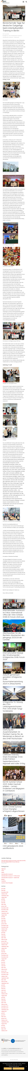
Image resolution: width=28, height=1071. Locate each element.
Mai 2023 (3, 934)
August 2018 (4, 995)
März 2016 (3, 1029)
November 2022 (4, 943)
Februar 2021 (4, 969)
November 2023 (4, 927)
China (9, 35)
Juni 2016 (3, 1027)
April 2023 (3, 936)
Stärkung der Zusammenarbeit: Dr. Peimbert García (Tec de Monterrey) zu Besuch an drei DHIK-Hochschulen (13, 734)
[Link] (5, 2)
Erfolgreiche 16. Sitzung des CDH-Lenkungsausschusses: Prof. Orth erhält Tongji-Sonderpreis (13, 706)
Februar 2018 (4, 1004)
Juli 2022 (3, 950)
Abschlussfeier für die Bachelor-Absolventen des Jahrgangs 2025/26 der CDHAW (14, 636)
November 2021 (4, 957)
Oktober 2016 (4, 1020)
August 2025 (4, 897)
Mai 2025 (3, 902)
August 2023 (4, 930)
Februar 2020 (4, 981)
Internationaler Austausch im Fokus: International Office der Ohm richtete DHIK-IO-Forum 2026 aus (14, 613)
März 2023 (3, 937)
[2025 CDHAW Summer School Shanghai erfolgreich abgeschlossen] (14, 799)
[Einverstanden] (26, 1066)
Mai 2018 (3, 999)
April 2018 (3, 1000)
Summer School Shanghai (7, 882)
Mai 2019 (3, 988)
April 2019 (3, 990)
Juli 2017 (3, 1013)
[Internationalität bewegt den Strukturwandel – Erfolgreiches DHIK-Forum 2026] (14, 647)
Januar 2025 (4, 906)
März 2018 (3, 1002)
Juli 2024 (3, 916)
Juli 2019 (3, 985)
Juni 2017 (3, 1015)
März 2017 (3, 1016)
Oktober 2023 (4, 929)
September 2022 (5, 946)
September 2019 (5, 983)
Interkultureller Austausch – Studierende (10, 877)
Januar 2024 (4, 923)
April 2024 (3, 920)
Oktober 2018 (4, 993)
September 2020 (5, 978)
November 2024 (4, 909)
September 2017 (5, 1009)
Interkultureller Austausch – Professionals (10, 875)
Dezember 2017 (4, 1006)
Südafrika (3, 881)
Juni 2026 (3, 888)
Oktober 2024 (4, 911)
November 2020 (4, 974)
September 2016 (5, 1021)
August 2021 (4, 958)
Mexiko (3, 879)
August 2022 (4, 948)
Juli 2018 (3, 997)
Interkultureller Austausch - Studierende (11, 37)
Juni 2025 (3, 901)
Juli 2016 (3, 1025)
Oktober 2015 (4, 1030)
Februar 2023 (4, 939)
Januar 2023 (4, 941)
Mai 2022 (3, 951)
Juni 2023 (3, 932)
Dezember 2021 (4, 955)
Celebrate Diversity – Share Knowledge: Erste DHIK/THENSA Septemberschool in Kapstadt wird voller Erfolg (14, 759)
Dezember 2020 (4, 972)
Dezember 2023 (4, 925)
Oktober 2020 (4, 976)
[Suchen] (26, 2)
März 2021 (3, 967)
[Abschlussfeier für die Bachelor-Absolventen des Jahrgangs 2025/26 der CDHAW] (14, 625)
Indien (2, 872)
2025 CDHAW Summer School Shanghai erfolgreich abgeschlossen (14, 808)
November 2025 (4, 892)
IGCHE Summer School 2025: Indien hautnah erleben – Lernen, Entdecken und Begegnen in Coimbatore (13, 786)
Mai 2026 (3, 890)
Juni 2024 (3, 918)
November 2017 (4, 1007)
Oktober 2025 (4, 893)
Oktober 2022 (4, 944)
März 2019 (3, 992)
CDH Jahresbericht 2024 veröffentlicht (13, 847)
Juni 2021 (3, 962)
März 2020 (3, 979)
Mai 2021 (3, 964)
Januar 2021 (4, 971)
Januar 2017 (4, 1018)
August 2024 (4, 915)
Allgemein (6, 35)
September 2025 (5, 895)
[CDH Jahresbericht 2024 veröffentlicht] (14, 829)
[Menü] (23, 2)
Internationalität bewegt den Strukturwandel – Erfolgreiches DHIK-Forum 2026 (14, 656)
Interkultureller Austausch (16, 35)
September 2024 (5, 913)
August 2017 (4, 1011)
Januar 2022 (4, 953)
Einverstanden (7, 1068)
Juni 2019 (3, 986)
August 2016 (4, 1023)
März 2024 (3, 922)
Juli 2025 (3, 899)
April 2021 (3, 965)
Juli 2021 (3, 960)
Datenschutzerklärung (18, 1068)
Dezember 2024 (4, 908)
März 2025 (3, 904)
